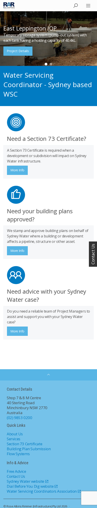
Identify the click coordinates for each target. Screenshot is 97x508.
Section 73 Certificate (24, 443)
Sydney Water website (25, 481)
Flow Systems (18, 453)
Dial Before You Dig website (30, 486)
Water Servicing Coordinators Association (42, 491)
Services (13, 438)
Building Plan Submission (29, 448)
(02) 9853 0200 (19, 417)
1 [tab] (46, 64)
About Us (15, 433)
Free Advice (16, 471)
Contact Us (16, 476)
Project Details (18, 51)
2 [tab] (51, 64)
